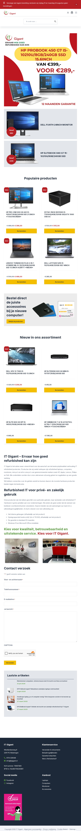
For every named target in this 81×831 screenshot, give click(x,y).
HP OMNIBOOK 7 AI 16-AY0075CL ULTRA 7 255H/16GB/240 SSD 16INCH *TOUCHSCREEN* (58, 424)
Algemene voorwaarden (32, 829)
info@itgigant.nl (12, 761)
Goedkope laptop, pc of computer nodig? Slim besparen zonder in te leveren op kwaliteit (43, 698)
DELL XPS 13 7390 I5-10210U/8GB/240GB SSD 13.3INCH (20, 372)
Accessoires (46, 789)
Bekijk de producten (16, 321)
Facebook (10, 780)
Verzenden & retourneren (51, 750)
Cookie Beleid (62, 829)
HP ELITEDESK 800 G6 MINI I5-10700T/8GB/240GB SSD (56, 372)
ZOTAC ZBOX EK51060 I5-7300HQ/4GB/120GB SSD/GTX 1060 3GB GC (59, 214)
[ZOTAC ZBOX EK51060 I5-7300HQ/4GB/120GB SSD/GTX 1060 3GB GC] (59, 197)
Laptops (45, 780)
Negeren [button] (76, 4)
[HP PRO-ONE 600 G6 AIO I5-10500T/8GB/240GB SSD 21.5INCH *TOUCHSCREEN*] (21, 197)
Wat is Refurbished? (49, 759)
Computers (46, 783)
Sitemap (72, 829)
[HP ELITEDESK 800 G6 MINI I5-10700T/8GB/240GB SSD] (59, 357)
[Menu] (76, 13)
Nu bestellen (21, 231)
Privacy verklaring (49, 829)
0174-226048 (11, 758)
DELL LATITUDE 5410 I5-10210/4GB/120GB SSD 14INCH (56, 264)
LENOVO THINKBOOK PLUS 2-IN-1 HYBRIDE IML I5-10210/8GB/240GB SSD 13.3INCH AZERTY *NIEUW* (20, 265)
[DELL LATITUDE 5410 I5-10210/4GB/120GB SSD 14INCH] (59, 248)
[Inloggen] (68, 12)
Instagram (10, 783)
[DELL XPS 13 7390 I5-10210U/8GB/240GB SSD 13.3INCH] (21, 357)
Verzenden (10, 663)
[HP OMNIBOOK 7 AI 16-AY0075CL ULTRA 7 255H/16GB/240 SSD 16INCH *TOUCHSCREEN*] (59, 407)
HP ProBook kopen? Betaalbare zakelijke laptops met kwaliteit (38, 689)
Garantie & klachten (49, 756)
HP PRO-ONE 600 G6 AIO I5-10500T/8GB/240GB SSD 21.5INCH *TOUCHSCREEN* (20, 214)
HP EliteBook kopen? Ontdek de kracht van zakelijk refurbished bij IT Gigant (43, 707)
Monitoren (45, 786)
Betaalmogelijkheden (49, 753)
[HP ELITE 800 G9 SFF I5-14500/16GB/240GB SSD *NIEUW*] (21, 407)
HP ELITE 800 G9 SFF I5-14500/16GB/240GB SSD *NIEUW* (20, 423)
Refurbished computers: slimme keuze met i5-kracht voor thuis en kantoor (42, 681)
